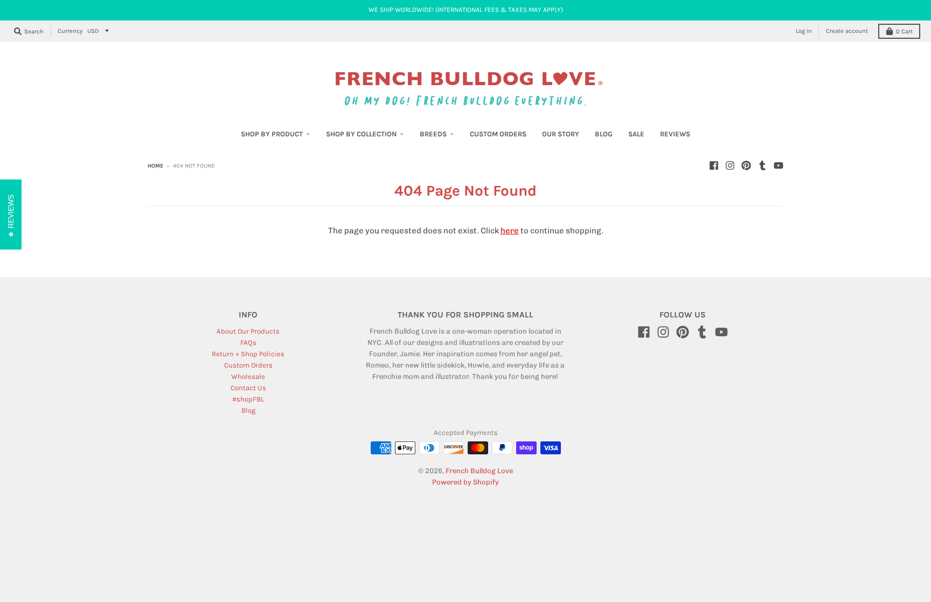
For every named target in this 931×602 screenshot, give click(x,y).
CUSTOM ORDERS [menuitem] (498, 134)
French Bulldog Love (479, 471)
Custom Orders (248, 365)
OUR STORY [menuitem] (560, 134)
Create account (847, 30)
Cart (904, 31)
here (510, 231)
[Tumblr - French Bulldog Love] (762, 165)
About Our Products (248, 331)
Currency (70, 30)
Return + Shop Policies (248, 354)
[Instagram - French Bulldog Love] (730, 165)
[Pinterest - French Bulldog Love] (746, 165)
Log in (804, 30)
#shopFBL (248, 399)
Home (155, 166)
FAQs (248, 342)
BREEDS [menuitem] (433, 134)
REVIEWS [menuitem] (675, 134)
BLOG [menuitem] (604, 134)
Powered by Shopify (465, 482)
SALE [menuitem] (636, 134)
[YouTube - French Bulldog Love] (778, 165)
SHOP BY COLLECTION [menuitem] (361, 134)
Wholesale (248, 376)
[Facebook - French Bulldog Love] (714, 165)
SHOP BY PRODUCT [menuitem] (272, 134)
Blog (248, 410)
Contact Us (248, 388)
